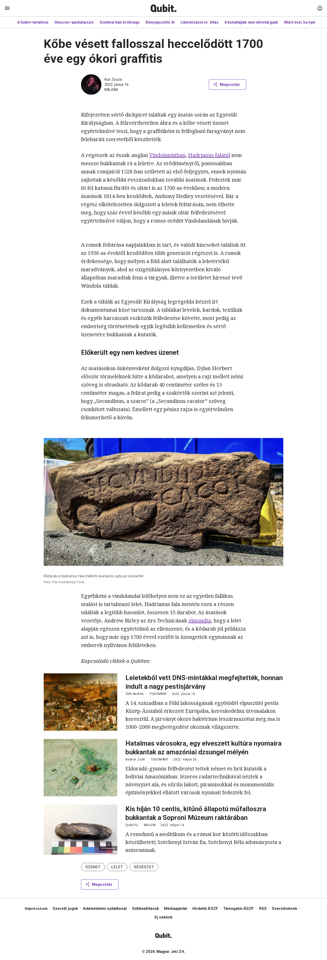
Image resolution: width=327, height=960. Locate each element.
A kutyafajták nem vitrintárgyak (251, 22)
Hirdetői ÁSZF (205, 908)
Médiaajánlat (175, 908)
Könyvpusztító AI (160, 22)
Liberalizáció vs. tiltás (199, 22)
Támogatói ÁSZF (238, 908)
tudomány (158, 694)
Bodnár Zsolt (135, 759)
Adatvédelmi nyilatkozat (105, 908)
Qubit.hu (131, 825)
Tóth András (134, 694)
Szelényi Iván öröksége (119, 22)
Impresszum (36, 908)
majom (111, 90)
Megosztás (230, 84)
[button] (93, 867)
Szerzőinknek (284, 908)
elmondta (200, 620)
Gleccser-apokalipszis (74, 22)
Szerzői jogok (65, 908)
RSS (263, 908)
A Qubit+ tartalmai (32, 22)
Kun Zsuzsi (113, 79)
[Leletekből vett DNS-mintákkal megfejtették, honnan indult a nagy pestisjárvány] (80, 702)
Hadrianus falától (209, 155)
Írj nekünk (164, 917)
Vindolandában (167, 155)
